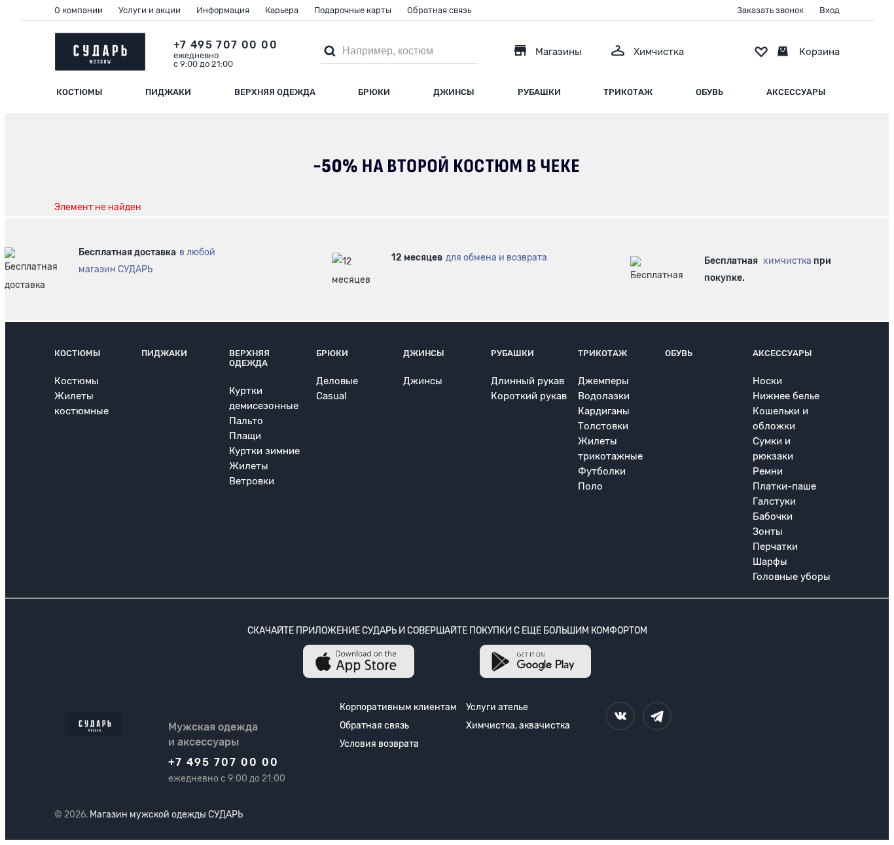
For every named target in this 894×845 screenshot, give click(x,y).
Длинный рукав (527, 381)
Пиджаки (168, 92)
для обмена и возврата (496, 257)
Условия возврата (379, 743)
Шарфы (770, 561)
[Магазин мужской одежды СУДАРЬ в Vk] (620, 716)
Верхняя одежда (274, 92)
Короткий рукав (529, 396)
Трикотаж (628, 92)
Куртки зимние (264, 451)
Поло (590, 486)
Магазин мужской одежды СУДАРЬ (166, 814)
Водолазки (604, 396)
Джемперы (603, 381)
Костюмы (79, 92)
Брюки (374, 92)
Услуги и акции (149, 10)
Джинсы (453, 92)
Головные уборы (792, 577)
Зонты (768, 531)
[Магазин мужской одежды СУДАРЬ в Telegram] (657, 716)
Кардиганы (604, 411)
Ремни (768, 471)
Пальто (246, 421)
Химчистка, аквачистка (518, 725)
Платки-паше (784, 486)
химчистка (787, 260)
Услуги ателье (497, 707)
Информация (222, 10)
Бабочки (773, 516)
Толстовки (603, 426)
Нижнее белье (786, 396)
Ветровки (251, 481)
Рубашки (539, 92)
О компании (78, 10)
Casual (331, 396)
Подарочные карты (352, 10)
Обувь (709, 92)
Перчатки (775, 546)
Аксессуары (796, 92)
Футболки (602, 471)
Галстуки (774, 501)
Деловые (337, 381)
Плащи (245, 436)
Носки (767, 381)
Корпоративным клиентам (398, 707)
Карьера (281, 10)
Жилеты (248, 466)
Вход (829, 10)
